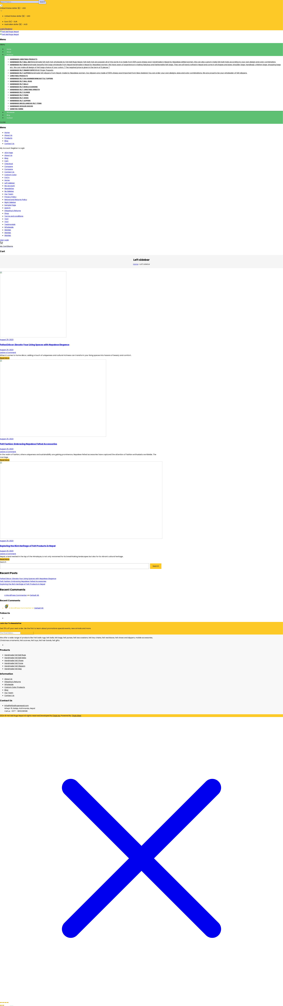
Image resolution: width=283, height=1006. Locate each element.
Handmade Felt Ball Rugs (15, 655)
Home (7, 132)
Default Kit (34, 595)
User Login (4, 240)
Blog (6, 141)
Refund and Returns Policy (15, 199)
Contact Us (9, 143)
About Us (8, 135)
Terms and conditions (13, 216)
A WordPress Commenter (15, 595)
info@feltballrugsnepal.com (16, 705)
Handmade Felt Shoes (13, 660)
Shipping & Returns (12, 210)
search (7, 208)
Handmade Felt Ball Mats (15, 657)
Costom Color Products (14, 687)
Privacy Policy (10, 197)
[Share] (5, 1002)
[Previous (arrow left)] (1, 1005)
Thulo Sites (76, 715)
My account (9, 186)
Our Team (8, 194)
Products (8, 138)
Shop (6, 213)
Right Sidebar (10, 202)
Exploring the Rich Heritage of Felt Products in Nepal (27, 545)
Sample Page (10, 205)
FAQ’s (6, 177)
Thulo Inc (56, 715)
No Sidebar (9, 191)
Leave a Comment (8, 352)
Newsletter (9, 188)
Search (3, 562)
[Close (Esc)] (7, 1002)
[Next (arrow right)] (3, 1005)
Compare (8, 166)
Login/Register (6, 29)
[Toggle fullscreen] (3, 1002)
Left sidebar (9, 183)
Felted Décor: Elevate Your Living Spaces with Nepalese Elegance (34, 344)
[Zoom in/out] (1, 1002)
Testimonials (9, 224)
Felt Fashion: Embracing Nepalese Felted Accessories (28, 443)
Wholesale (8, 227)
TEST (6, 219)
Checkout (8, 163)
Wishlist (7, 230)
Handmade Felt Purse (13, 663)
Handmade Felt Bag (13, 669)
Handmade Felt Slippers (14, 666)
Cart (6, 161)
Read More (4, 358)
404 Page (8, 152)
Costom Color (10, 174)
